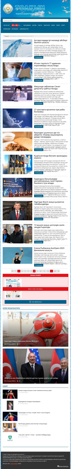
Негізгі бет (7, 25)
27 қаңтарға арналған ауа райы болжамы (49, 110)
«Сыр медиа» (14, 463)
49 (55, 271)
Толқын (35, 8)
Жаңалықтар (16, 25)
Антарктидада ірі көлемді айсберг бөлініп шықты (50, 41)
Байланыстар (24, 29)
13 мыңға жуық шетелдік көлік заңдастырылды (49, 226)
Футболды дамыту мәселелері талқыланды (32, 424)
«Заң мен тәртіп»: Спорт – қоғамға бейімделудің (34, 435)
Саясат (40, 25)
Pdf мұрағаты (37, 302)
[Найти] (66, 20)
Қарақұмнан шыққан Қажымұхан (29, 401)
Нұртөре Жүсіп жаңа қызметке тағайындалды (49, 203)
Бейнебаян (6, 29)
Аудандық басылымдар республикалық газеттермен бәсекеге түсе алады (48, 181)
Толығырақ (38, 57)
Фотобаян (15, 29)
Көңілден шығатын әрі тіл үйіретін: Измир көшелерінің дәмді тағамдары (48, 134)
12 (48, 271)
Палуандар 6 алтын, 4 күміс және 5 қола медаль (34, 412)
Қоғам (34, 25)
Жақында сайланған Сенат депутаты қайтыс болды (47, 87)
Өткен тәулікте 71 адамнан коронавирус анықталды (47, 64)
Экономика (27, 25)
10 (40, 271)
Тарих (58, 25)
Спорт (63, 25)
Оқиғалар (47, 25)
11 (44, 271)
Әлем (53, 25)
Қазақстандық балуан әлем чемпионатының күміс (35, 390)
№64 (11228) (35, 289)
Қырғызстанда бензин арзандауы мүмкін (50, 156)
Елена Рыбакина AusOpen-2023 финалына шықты (49, 249)
